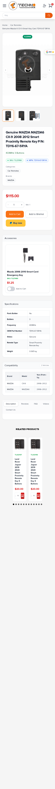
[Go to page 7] (28, 504)
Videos (46, 404)
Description (11, 404)
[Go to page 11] (39, 504)
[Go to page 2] (16, 504)
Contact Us (11, 410)
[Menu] (4, 5)
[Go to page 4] (21, 504)
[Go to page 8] (31, 504)
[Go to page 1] (13, 504)
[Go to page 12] (41, 504)
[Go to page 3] (18, 504)
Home (4, 25)
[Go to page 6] (26, 504)
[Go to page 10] (36, 504)
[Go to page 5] (23, 504)
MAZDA (11, 180)
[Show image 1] (8, 115)
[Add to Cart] (22, 496)
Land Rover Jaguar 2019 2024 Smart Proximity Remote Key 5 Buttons (19, 471)
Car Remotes (16, 25)
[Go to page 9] (34, 504)
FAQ (36, 404)
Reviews (25, 404)
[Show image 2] (21, 115)
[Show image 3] (34, 115)
